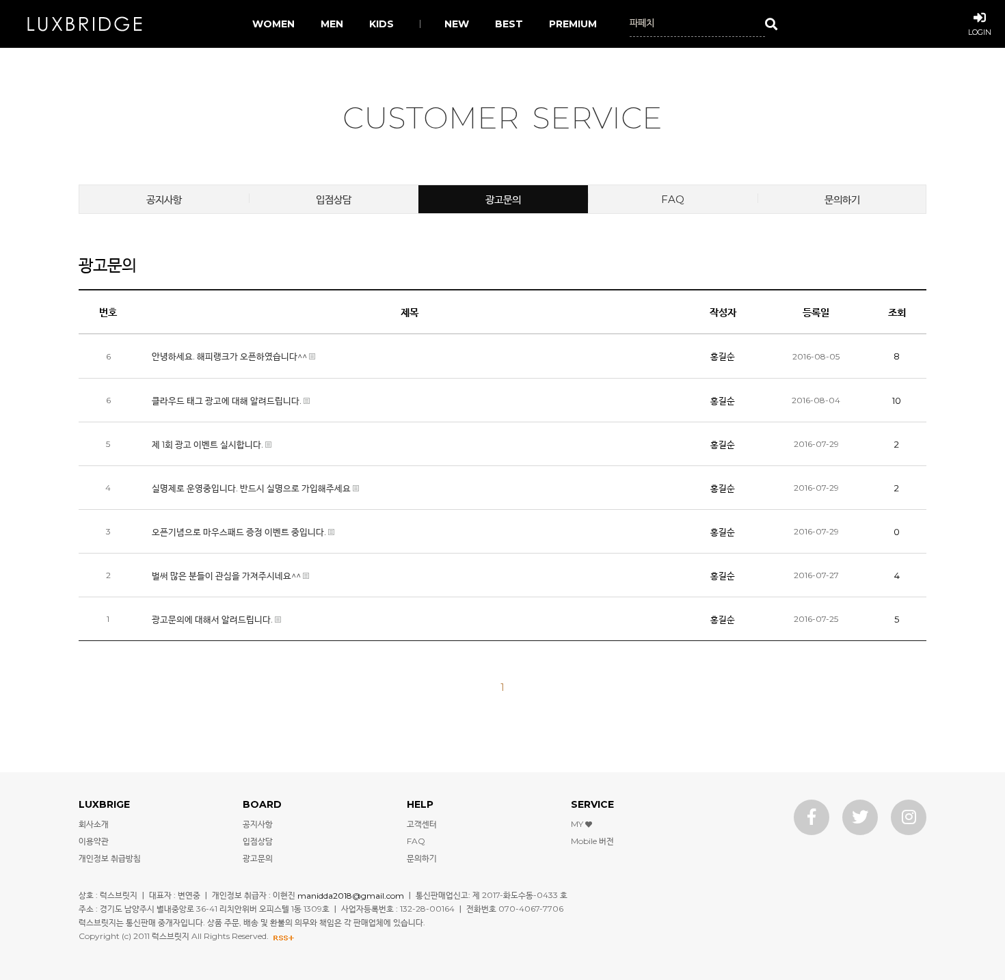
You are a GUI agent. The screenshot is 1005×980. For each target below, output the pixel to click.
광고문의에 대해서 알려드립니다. (213, 619)
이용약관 (94, 841)
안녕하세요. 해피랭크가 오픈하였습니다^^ (230, 356)
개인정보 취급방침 (110, 858)
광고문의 (503, 199)
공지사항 (164, 199)
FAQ (672, 199)
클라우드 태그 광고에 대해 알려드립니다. (228, 400)
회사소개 (94, 824)
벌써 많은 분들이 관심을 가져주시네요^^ (227, 575)
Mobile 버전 (592, 841)
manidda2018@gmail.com (350, 895)
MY (578, 824)
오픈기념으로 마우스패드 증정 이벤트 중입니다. (240, 531)
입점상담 (333, 199)
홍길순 (722, 356)
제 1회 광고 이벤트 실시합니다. (208, 444)
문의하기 (842, 199)
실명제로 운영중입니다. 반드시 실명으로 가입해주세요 (252, 487)
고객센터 (422, 824)
